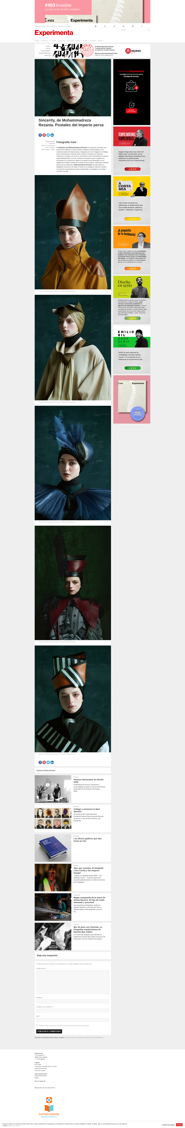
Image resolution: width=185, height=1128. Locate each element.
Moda (43, 149)
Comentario (41, 968)
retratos (53, 149)
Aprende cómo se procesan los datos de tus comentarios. (84, 1037)
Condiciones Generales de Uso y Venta (46, 1066)
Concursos (70, 40)
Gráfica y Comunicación (48, 145)
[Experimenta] (54, 32)
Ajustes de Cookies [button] (168, 1124)
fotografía (52, 147)
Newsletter (92, 40)
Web (37, 1016)
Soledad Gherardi (50, 141)
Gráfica (37, 40)
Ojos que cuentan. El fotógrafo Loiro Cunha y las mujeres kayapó (88, 870)
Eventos (78, 40)
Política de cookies (40, 1070)
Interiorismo (61, 40)
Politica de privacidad (41, 1068)
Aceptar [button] (179, 1124)
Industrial (53, 40)
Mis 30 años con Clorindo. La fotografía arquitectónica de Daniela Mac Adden (88, 929)
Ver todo (84, 40)
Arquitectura (44, 40)
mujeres (47, 149)
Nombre (39, 997)
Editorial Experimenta (41, 1075)
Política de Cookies (14, 1125)
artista (46, 147)
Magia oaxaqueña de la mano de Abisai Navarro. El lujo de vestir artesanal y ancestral (89, 899)
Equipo (37, 1077)
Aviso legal (38, 1064)
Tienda (100, 40)
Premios (76, 777)
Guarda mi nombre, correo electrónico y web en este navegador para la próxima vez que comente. (64, 1025)
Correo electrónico (45, 1007)
